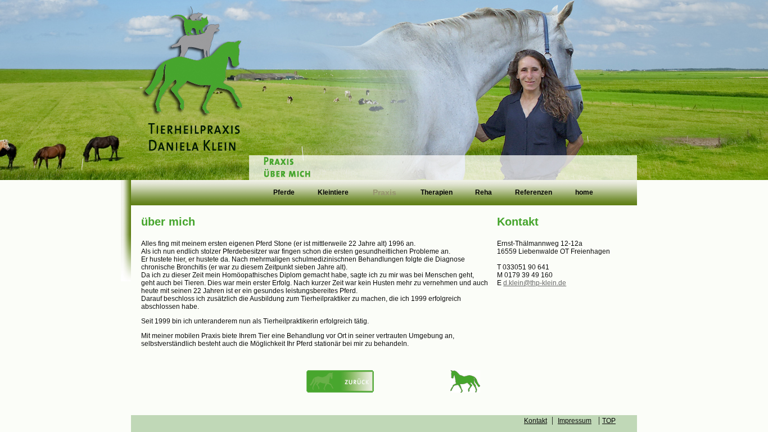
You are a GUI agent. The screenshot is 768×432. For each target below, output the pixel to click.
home (584, 193)
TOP (609, 421)
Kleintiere (333, 193)
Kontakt (535, 421)
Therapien (437, 193)
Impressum (574, 421)
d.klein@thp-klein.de (534, 283)
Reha (483, 193)
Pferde (284, 193)
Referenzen (533, 193)
